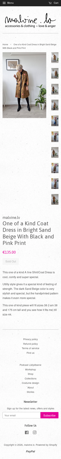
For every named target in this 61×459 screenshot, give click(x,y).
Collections (30, 378)
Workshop (30, 369)
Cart (55, 2)
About (30, 387)
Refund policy (30, 343)
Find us (30, 352)
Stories (30, 392)
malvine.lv (29, 444)
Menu (10, 2)
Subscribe (49, 415)
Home (5, 44)
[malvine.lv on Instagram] (34, 433)
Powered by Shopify (46, 444)
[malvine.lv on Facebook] (27, 433)
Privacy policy (30, 339)
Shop (30, 373)
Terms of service (30, 348)
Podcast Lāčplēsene (30, 364)
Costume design (30, 383)
